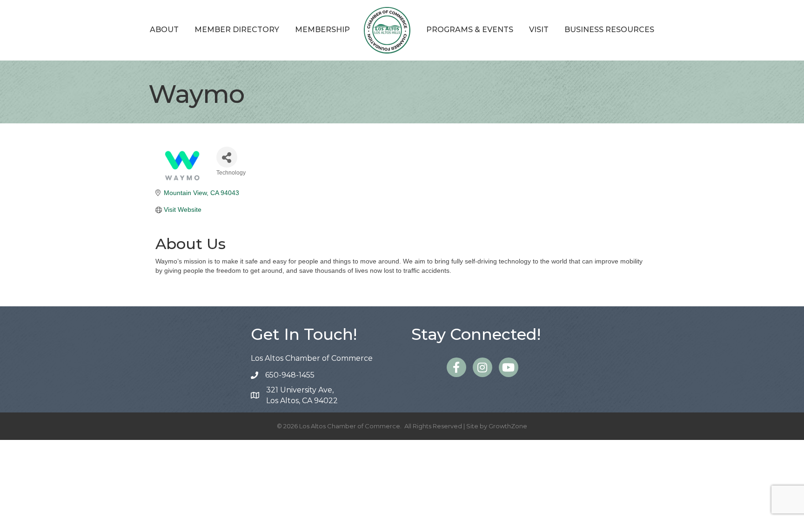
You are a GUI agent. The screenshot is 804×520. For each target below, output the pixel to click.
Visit (539, 29)
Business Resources (609, 29)
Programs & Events (469, 29)
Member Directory (236, 29)
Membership (322, 29)
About (164, 29)
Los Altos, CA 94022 (302, 395)
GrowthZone (508, 426)
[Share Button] (226, 157)
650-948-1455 (290, 375)
